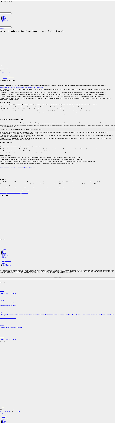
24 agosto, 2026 (3, 293)
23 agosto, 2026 (3, 305)
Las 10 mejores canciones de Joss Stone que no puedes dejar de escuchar (13, 191)
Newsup (16, 411)
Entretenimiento (5, 255)
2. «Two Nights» (6, 73)
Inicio (3, 16)
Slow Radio (2, 6)
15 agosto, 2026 (3, 329)
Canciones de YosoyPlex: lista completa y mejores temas (11, 327)
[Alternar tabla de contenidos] (1, 70)
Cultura (3, 21)
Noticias (4, 17)
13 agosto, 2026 (3, 339)
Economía (4, 18)
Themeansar (21, 411)
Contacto (4, 24)
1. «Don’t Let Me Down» (7, 72)
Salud (3, 19)
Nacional (4, 258)
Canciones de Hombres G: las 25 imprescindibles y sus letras (12, 302)
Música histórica (5, 257)
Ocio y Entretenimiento (6, 261)
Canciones (4, 23)
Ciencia (3, 250)
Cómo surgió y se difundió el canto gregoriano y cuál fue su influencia (3, 386)
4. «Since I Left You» (7, 76)
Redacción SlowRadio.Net (11, 293)
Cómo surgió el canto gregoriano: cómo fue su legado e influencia (2, 357)
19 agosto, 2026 (3, 318)
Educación (4, 254)
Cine (3, 22)
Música (3, 256)
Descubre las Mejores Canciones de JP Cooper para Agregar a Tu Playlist (14, 193)
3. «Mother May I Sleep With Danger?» (10, 74)
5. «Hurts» (5, 78)
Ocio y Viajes (5, 20)
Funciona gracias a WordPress (6, 411)
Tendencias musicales (6, 265)
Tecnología (4, 264)
